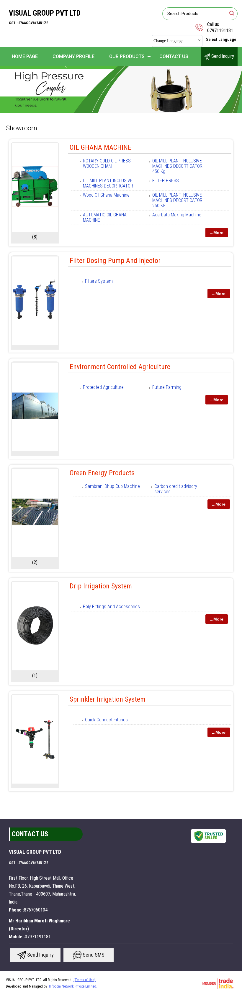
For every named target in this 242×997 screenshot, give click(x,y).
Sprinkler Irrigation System (107, 699)
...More (216, 232)
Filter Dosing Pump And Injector (115, 260)
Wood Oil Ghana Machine (106, 195)
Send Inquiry (222, 56)
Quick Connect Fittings (106, 720)
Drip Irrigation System (101, 586)
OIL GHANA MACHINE (100, 147)
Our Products (127, 56)
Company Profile (73, 56)
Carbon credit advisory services (175, 488)
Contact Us (173, 56)
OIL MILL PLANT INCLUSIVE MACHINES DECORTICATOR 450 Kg (177, 166)
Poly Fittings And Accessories (111, 606)
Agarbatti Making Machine (176, 215)
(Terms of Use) (84, 980)
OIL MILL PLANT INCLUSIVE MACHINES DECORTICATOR (108, 183)
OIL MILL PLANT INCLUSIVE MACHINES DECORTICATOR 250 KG (177, 200)
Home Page (25, 56)
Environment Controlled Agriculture (120, 367)
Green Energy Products (102, 473)
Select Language (221, 39)
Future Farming (167, 387)
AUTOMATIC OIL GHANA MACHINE (105, 217)
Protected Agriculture (103, 387)
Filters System (99, 281)
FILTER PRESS (165, 180)
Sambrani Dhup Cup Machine (112, 486)
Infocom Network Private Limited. (73, 986)
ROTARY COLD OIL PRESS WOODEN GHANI (107, 163)
